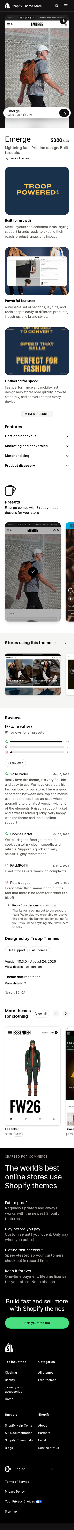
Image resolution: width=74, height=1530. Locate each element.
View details (14, 966)
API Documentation (18, 1433)
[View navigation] (65, 5)
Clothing (11, 1372)
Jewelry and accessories (13, 1389)
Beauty (10, 1380)
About (42, 1425)
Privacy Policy (15, 1491)
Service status (48, 1448)
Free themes (47, 1380)
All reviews (15, 763)
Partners (44, 1433)
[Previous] (56, 643)
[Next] (65, 643)
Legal (42, 1440)
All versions (34, 966)
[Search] (56, 5)
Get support (16, 950)
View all (41, 1013)
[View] (33, 675)
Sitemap (11, 1511)
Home (9, 1399)
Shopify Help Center (19, 1425)
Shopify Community (19, 1440)
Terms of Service (17, 1481)
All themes (39, 950)
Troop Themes (19, 158)
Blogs (9, 1448)
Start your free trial (37, 1323)
